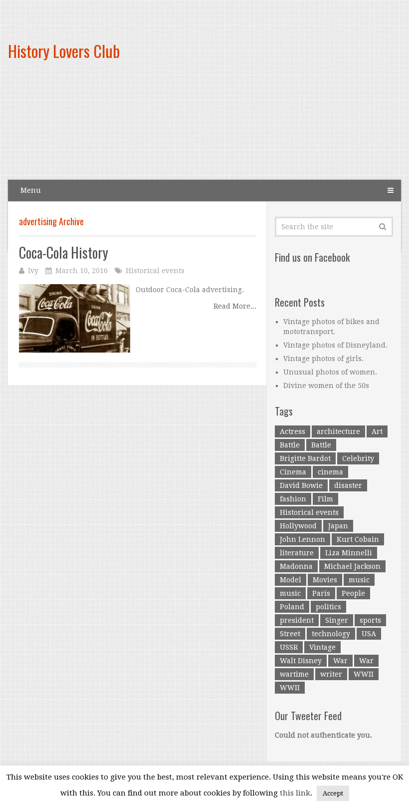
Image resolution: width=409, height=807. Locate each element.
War (340, 661)
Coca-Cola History (63, 252)
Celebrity (358, 458)
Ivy (33, 271)
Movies (325, 580)
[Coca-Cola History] (74, 318)
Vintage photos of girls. (323, 359)
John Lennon (302, 539)
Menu (30, 190)
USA (369, 634)
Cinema (293, 472)
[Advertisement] (267, 98)
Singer (336, 620)
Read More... (234, 306)
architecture (338, 431)
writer (331, 674)
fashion (293, 499)
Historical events (155, 271)
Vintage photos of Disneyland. (335, 345)
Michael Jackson (352, 566)
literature (297, 553)
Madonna (296, 566)
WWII (364, 674)
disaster (348, 485)
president (297, 620)
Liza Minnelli (348, 553)
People (353, 593)
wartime (294, 674)
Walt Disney (301, 661)
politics (328, 607)
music (359, 580)
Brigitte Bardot (305, 458)
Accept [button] (333, 793)
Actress (292, 431)
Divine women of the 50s (326, 386)
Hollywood (298, 526)
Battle (290, 445)
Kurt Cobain (358, 539)
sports (370, 620)
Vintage (322, 647)
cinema (330, 472)
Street (290, 634)
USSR (289, 647)
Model (290, 580)
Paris (321, 593)
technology (331, 634)
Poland (292, 607)
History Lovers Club (64, 50)
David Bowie (301, 485)
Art (377, 431)
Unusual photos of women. (330, 372)
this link (295, 793)
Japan (338, 526)
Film (325, 499)
